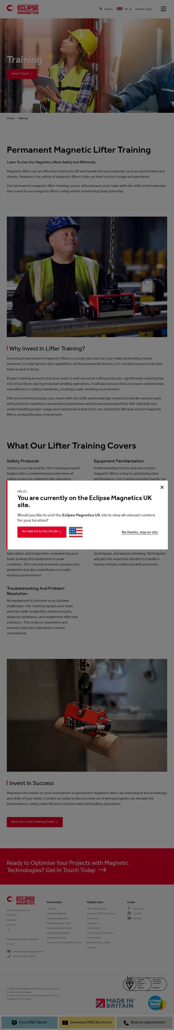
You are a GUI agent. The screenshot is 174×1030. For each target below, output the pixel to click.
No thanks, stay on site (140, 532)
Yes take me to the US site (40, 531)
